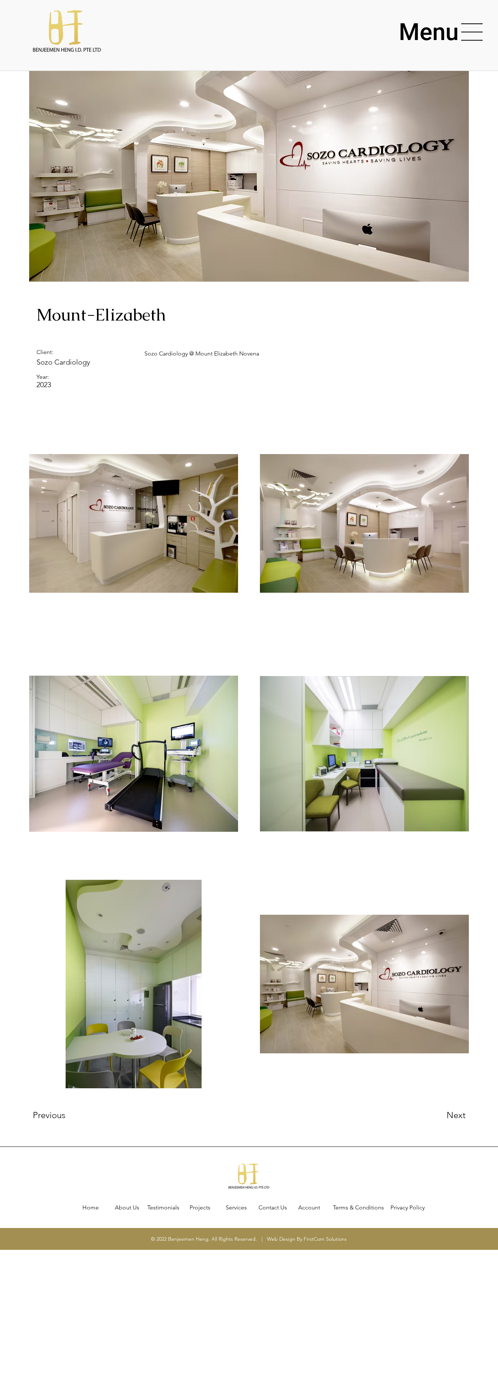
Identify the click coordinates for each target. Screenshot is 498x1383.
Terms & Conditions (358, 1207)
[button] (429, 32)
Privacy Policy (407, 1207)
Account (309, 1207)
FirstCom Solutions (325, 1239)
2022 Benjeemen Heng (182, 1239)
